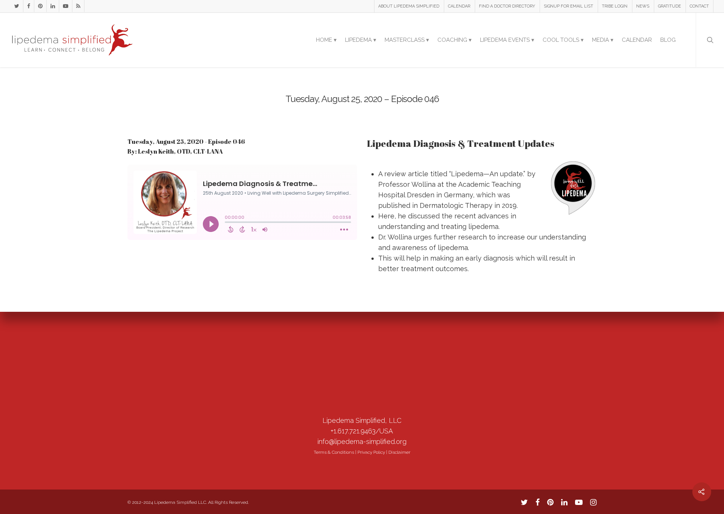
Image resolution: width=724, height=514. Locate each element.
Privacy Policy (371, 452)
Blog (668, 40)
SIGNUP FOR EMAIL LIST (568, 6)
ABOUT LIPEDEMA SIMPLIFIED (408, 6)
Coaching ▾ (454, 40)
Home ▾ (326, 40)
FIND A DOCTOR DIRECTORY (507, 6)
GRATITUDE (669, 6)
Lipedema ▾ (360, 40)
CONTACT (699, 6)
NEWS (642, 6)
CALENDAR (459, 6)
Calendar (637, 40)
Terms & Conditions (334, 452)
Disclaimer (399, 452)
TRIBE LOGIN (614, 6)
